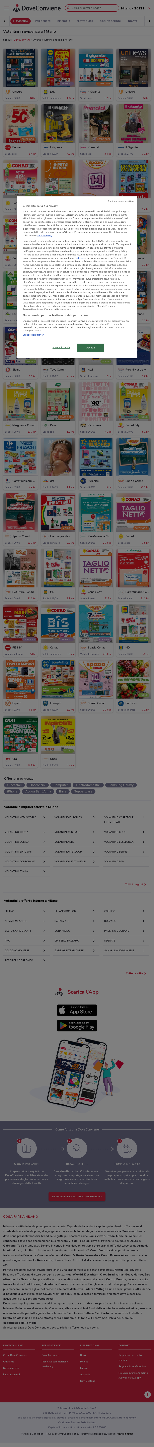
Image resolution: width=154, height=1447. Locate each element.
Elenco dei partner (33, 334)
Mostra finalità (61, 347)
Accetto (90, 347)
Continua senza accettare (121, 201)
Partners (79, 258)
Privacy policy (44, 235)
